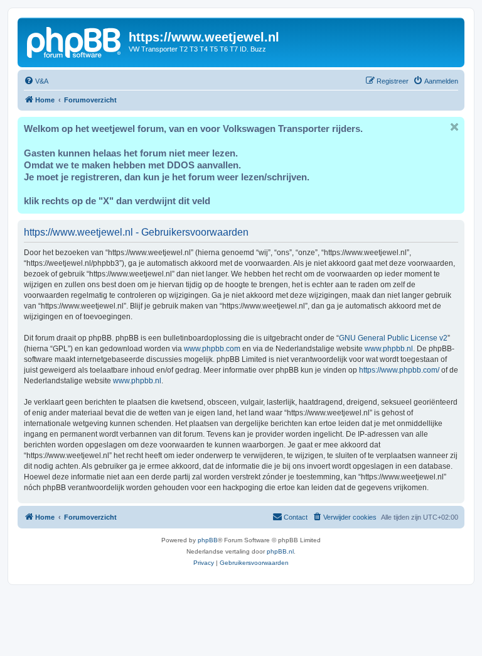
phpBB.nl (280, 551)
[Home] (75, 41)
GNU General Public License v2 (393, 338)
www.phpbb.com (212, 348)
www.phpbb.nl (389, 348)
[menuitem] (36, 81)
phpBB (208, 540)
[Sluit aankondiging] (454, 127)
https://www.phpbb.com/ (399, 370)
